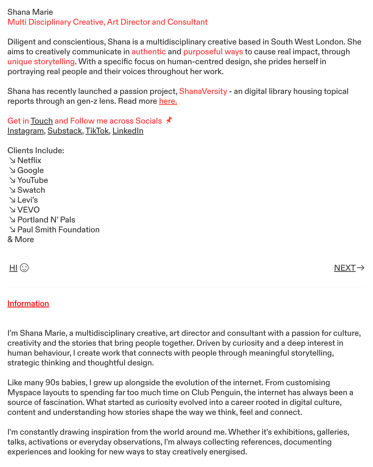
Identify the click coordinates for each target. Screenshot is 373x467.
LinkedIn (127, 130)
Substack (64, 130)
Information (28, 303)
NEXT (345, 268)
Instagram (25, 130)
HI (13, 268)
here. (168, 101)
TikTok (97, 130)
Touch (42, 121)
